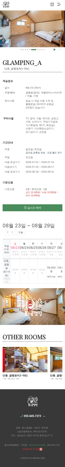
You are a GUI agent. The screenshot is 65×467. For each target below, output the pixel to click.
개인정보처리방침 (37, 445)
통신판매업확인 (12, 445)
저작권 (24, 445)
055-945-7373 (32, 416)
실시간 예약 (34, 207)
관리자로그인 (53, 445)
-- (44, 416)
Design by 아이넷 (31, 449)
